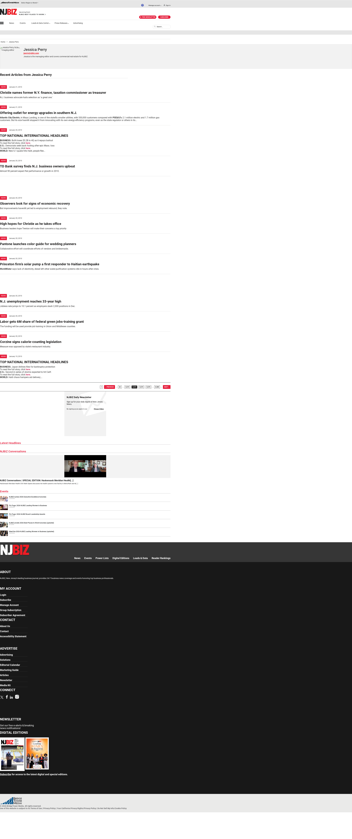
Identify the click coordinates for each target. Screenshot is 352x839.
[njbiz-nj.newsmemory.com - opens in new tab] (12, 770)
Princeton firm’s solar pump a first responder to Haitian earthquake (49, 264)
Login (3, 594)
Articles (4, 675)
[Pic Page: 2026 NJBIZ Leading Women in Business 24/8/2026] (85, 509)
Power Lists (102, 558)
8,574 (141, 387)
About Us (5, 626)
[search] (155, 26)
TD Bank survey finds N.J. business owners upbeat (37, 166)
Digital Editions (120, 558)
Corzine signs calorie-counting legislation (30, 342)
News (11, 23)
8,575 (148, 387)
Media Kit (5, 685)
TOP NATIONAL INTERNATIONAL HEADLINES (34, 136)
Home (3, 42)
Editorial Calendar (10, 664)
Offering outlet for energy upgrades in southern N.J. (38, 113)
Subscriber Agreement (12, 615)
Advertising (78, 23)
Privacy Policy (99, 409)
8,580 (157, 387)
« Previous (109, 387)
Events (23, 23)
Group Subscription (10, 610)
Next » (166, 387)
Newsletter (6, 680)
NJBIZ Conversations (13, 451)
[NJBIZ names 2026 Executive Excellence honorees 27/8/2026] (85, 501)
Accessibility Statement (13, 636)
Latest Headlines (10, 443)
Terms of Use (36, 808)
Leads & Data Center (40, 23)
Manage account (154, 5)
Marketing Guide (9, 670)
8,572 (127, 387)
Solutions (5, 659)
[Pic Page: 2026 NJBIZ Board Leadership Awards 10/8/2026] (85, 518)
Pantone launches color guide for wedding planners (38, 244)
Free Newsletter (148, 17)
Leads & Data (140, 558)
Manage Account (9, 605)
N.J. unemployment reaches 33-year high (30, 301)
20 (120, 387)
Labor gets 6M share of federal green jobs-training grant (42, 322)
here (28, 143)
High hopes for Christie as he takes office (30, 224)
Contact (4, 631)
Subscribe (164, 17)
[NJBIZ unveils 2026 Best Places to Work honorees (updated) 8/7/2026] (85, 527)
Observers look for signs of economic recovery (35, 203)
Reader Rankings (161, 558)
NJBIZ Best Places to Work (31, 14)
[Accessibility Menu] (142, 5)
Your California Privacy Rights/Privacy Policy (76, 808)
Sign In (168, 5)
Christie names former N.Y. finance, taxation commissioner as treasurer (53, 93)
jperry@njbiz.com (31, 53)
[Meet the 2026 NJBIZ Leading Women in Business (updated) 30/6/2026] (85, 535)
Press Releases (61, 23)
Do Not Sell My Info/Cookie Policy (112, 808)
